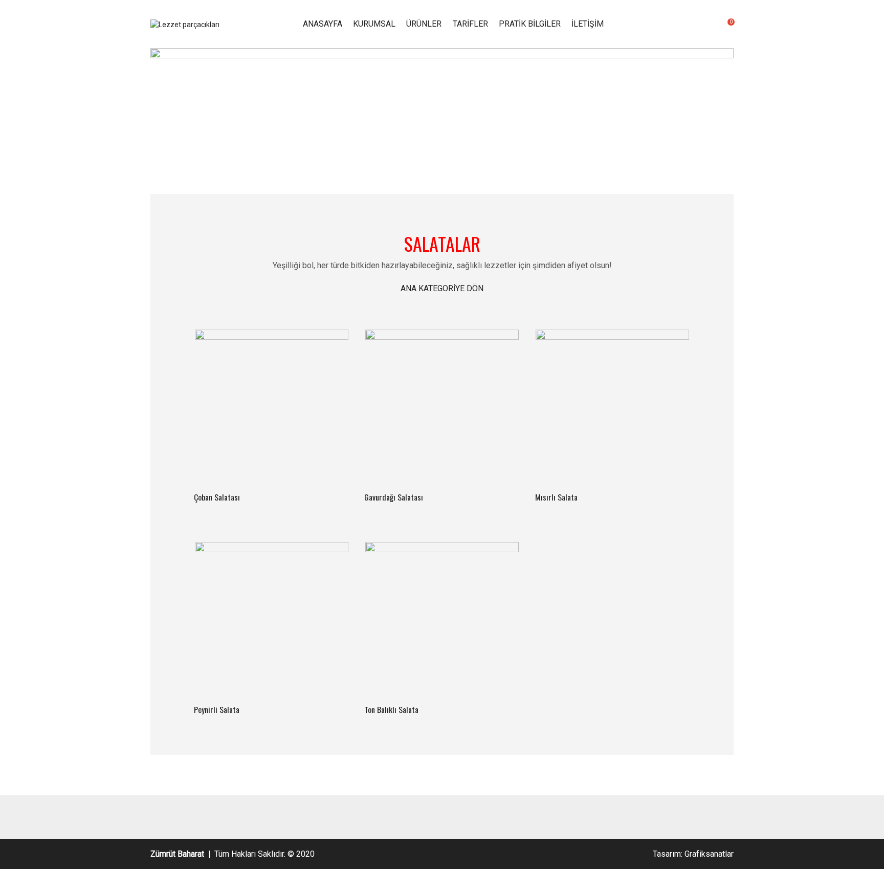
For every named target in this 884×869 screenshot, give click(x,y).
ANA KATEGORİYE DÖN (442, 288)
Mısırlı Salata (556, 497)
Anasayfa (322, 24)
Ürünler (423, 24)
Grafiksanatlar (709, 854)
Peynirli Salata (216, 709)
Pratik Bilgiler (530, 24)
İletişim (587, 24)
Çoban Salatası (217, 497)
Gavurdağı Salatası (393, 497)
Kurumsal (374, 24)
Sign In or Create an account (691, 24)
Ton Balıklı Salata (391, 709)
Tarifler (470, 24)
